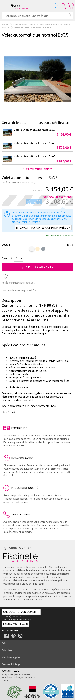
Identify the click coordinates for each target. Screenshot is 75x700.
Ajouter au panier (39, 267)
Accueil (5, 24)
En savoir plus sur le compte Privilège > (43, 227)
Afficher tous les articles (38, 169)
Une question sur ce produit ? (18, 290)
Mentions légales (11, 657)
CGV (4, 643)
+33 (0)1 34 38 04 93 (14, 616)
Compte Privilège (11, 664)
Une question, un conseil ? (21, 612)
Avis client (7, 650)
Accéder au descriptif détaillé (18, 182)
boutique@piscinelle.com (17, 619)
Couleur (6, 244)
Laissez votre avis (15, 624)
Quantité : (8, 258)
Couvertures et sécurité (24, 24)
